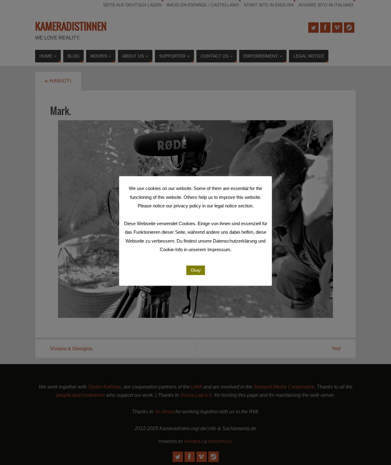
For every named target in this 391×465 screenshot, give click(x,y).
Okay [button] (196, 270)
